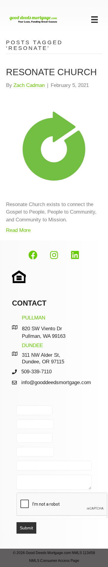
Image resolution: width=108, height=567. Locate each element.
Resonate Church (51, 72)
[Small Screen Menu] (94, 19)
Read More (18, 230)
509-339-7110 (36, 371)
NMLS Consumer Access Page (54, 561)
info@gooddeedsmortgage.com (56, 382)
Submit (26, 527)
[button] (33, 255)
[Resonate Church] (54, 144)
